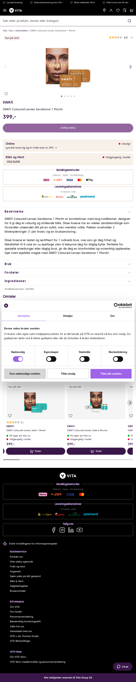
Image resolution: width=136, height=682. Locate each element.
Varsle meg (68, 128)
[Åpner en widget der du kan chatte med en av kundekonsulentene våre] (122, 666)
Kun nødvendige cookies (25, 373)
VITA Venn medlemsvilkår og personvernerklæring (37, 662)
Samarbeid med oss (21, 631)
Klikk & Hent (16, 581)
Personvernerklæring (21, 616)
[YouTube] (80, 530)
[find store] (104, 10)
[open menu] (4, 10)
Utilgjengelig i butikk (118, 157)
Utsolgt (126, 143)
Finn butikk (16, 611)
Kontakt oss (16, 556)
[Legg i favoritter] (6, 93)
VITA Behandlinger (20, 641)
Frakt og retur (17, 566)
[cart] (131, 10)
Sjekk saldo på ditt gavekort (25, 576)
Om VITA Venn (18, 657)
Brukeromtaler (18, 591)
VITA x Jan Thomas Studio (24, 636)
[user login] (111, 10)
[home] (15, 10)
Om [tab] (112, 315)
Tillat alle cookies (111, 373)
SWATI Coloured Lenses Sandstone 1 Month (52, 30)
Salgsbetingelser (19, 586)
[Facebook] (53, 530)
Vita (5, 30)
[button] (129, 20)
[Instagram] (62, 530)
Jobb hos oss (17, 626)
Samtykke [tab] (24, 315)
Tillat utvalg (68, 373)
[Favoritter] (118, 10)
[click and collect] (124, 10)
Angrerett (15, 571)
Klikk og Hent (15, 157)
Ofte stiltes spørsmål (21, 561)
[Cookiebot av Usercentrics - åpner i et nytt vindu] (116, 305)
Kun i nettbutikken (18, 30)
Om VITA (15, 607)
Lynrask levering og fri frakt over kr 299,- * (31, 147)
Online (10, 143)
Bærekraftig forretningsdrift (25, 621)
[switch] (51, 359)
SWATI (8, 102)
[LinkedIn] (71, 530)
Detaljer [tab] (68, 315)
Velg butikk (13, 161)
